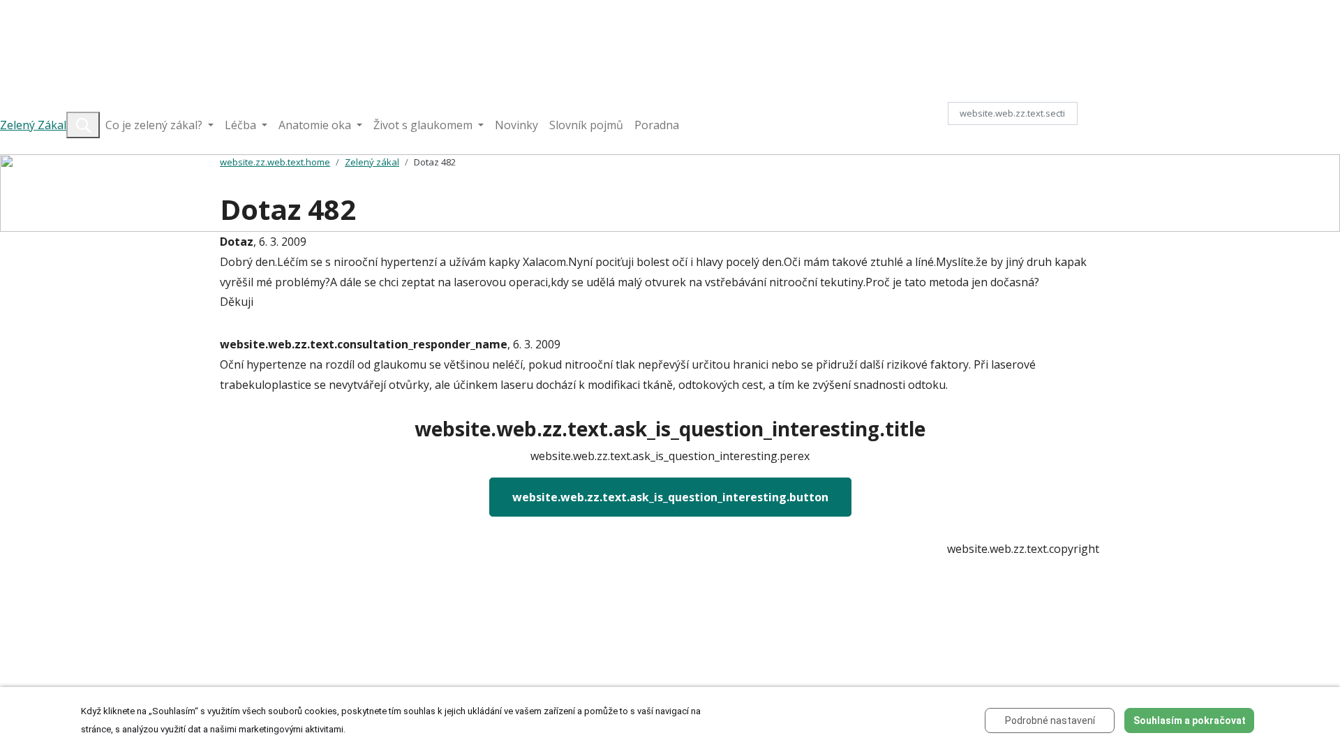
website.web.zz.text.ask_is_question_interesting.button (670, 497)
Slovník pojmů (586, 125)
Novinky (516, 125)
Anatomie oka (316, 125)
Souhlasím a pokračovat (1189, 720)
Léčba (242, 125)
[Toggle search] (83, 125)
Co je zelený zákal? (155, 125)
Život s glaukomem (424, 125)
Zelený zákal (372, 162)
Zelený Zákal (33, 125)
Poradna (656, 125)
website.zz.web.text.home (275, 162)
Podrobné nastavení (1050, 720)
